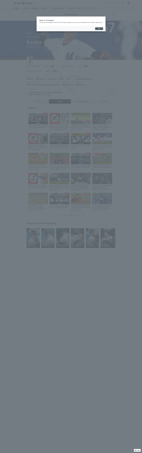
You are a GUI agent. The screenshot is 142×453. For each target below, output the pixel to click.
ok (99, 28)
